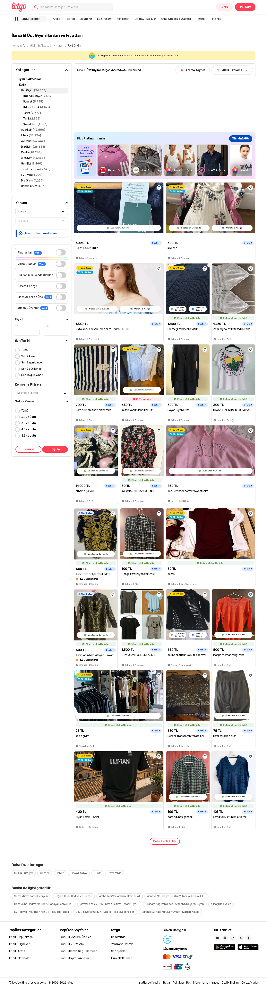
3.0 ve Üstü (28, 417)
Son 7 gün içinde (31, 369)
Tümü (25, 350)
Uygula (55, 449)
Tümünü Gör (240, 138)
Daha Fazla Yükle (164, 841)
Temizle (28, 449)
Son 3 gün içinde (31, 362)
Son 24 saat (29, 356)
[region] (164, 160)
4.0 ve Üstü (28, 429)
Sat (248, 7)
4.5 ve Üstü (28, 435)
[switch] (61, 252)
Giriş (224, 7)
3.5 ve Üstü (28, 423)
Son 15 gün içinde (32, 375)
